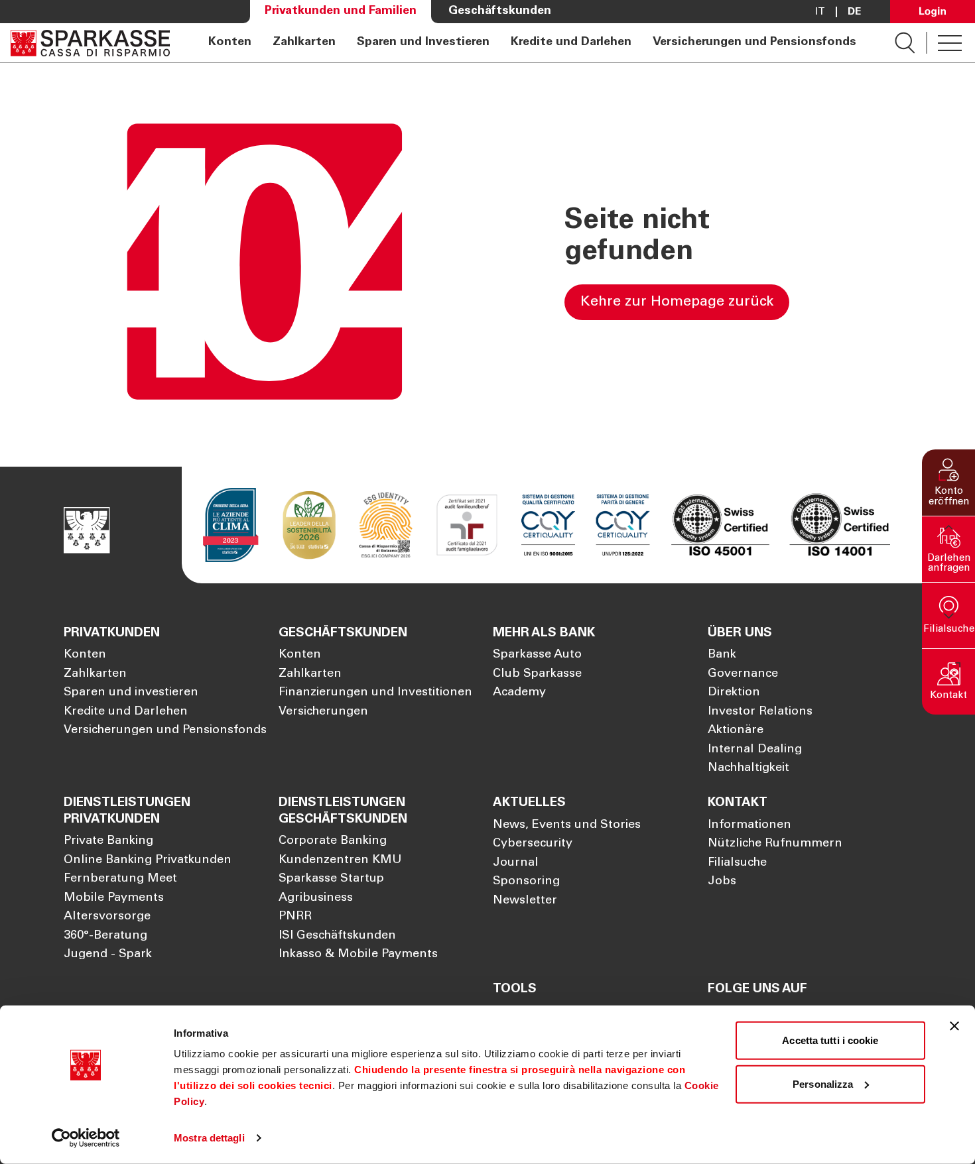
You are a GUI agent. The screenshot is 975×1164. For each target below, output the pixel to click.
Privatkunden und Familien (341, 11)
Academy (519, 693)
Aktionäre (735, 730)
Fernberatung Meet (120, 879)
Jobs (722, 882)
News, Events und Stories (567, 825)
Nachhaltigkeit (748, 768)
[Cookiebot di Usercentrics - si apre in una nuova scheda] (86, 1138)
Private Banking (108, 841)
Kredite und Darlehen (571, 42)
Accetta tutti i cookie (830, 1040)
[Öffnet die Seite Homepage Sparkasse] (90, 42)
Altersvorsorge (107, 917)
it (820, 12)
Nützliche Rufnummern (775, 844)
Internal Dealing (755, 750)
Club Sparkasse (537, 674)
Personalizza (823, 1083)
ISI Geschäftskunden (337, 936)
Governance (743, 674)
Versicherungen (323, 712)
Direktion (734, 693)
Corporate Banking (333, 841)
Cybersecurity (532, 844)
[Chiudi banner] (954, 1026)
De (854, 12)
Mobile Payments (114, 898)
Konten (229, 42)
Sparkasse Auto (537, 655)
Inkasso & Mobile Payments (358, 954)
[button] (948, 482)
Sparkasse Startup (331, 879)
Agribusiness (316, 898)
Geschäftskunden (499, 11)
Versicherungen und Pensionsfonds (754, 42)
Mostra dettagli (209, 1137)
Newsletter (525, 901)
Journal (516, 863)
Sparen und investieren (131, 693)
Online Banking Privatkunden (147, 860)
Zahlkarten (304, 42)
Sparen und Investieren (423, 42)
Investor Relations (760, 712)
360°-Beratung (105, 936)
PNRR (295, 917)
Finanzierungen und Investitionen (375, 693)
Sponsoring (526, 882)
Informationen (749, 825)
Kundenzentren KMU (340, 860)
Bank (722, 655)
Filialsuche (737, 863)
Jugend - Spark (108, 954)
